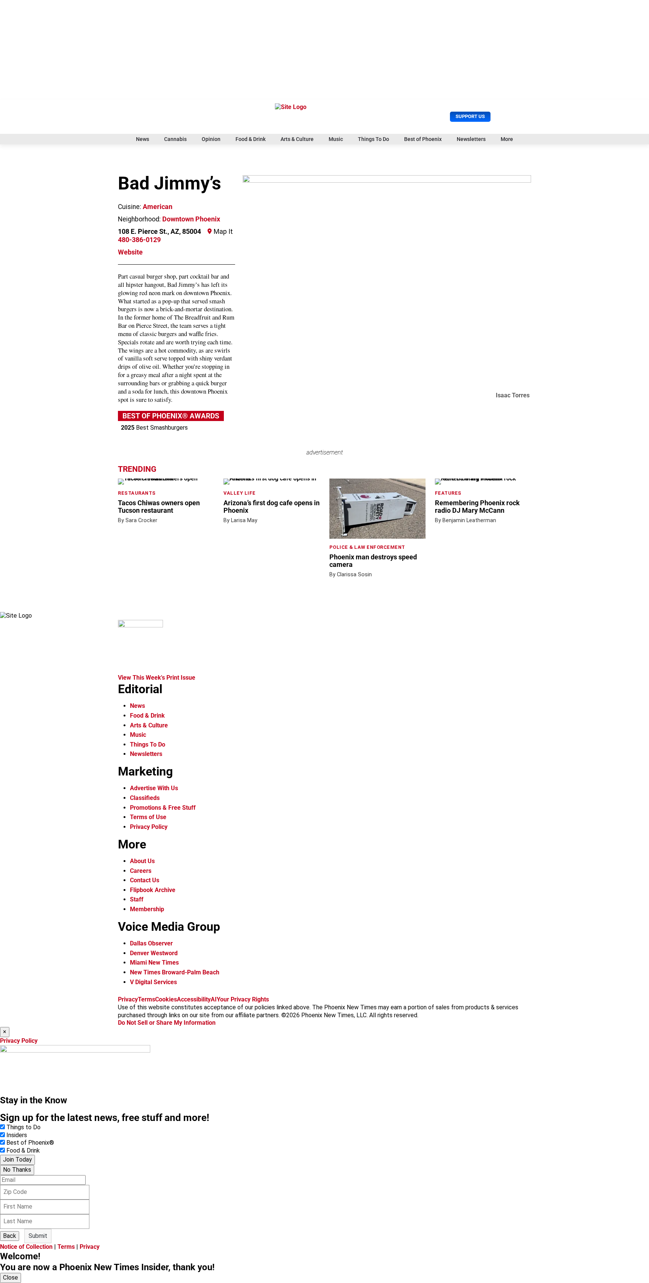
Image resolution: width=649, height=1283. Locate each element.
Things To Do (373, 139)
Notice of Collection (26, 1246)
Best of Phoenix (423, 139)
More (507, 139)
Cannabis (175, 139)
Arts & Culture (297, 139)
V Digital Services (153, 982)
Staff (136, 899)
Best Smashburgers (154, 427)
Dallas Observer (151, 943)
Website (130, 252)
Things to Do (23, 1127)
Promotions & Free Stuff (163, 807)
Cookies (166, 999)
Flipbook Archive (152, 890)
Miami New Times (154, 962)
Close (10, 1277)
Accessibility (194, 999)
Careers (140, 870)
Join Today (17, 1159)
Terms (146, 999)
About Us (142, 861)
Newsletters (471, 139)
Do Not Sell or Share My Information (167, 1022)
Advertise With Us (154, 788)
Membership (147, 909)
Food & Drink (250, 139)
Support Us (470, 116)
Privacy (128, 999)
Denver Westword (154, 953)
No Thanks (17, 1169)
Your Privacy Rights (243, 999)
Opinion (211, 139)
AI (214, 999)
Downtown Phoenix (191, 219)
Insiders (16, 1135)
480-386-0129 (139, 240)
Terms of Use (148, 817)
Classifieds (145, 797)
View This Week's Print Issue (156, 677)
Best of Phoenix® (30, 1142)
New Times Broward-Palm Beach (174, 972)
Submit (38, 1235)
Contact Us (144, 880)
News (142, 139)
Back (9, 1235)
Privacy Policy (149, 826)
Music (336, 139)
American (157, 207)
